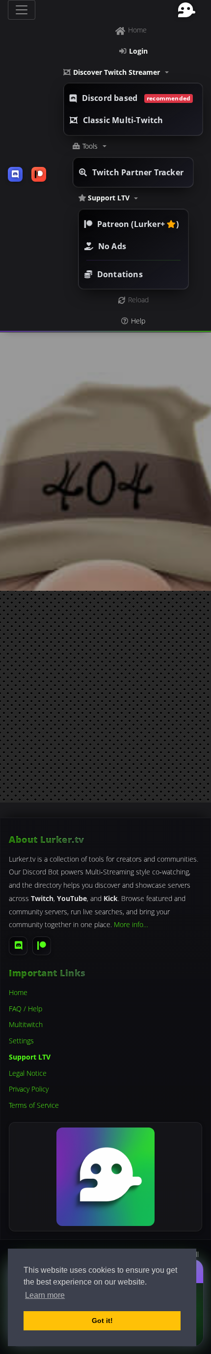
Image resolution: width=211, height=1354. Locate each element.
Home (18, 992)
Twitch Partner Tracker (138, 172)
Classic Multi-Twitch (123, 120)
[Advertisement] (105, 697)
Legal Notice (28, 1073)
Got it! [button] (102, 1320)
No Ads (112, 246)
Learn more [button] (45, 1295)
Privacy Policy (29, 1089)
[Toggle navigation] (21, 10)
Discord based (136, 98)
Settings (21, 1040)
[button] (133, 72)
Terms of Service (34, 1105)
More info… (131, 924)
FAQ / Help (25, 1008)
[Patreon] (41, 945)
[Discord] (18, 945)
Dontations (120, 274)
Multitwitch (26, 1024)
